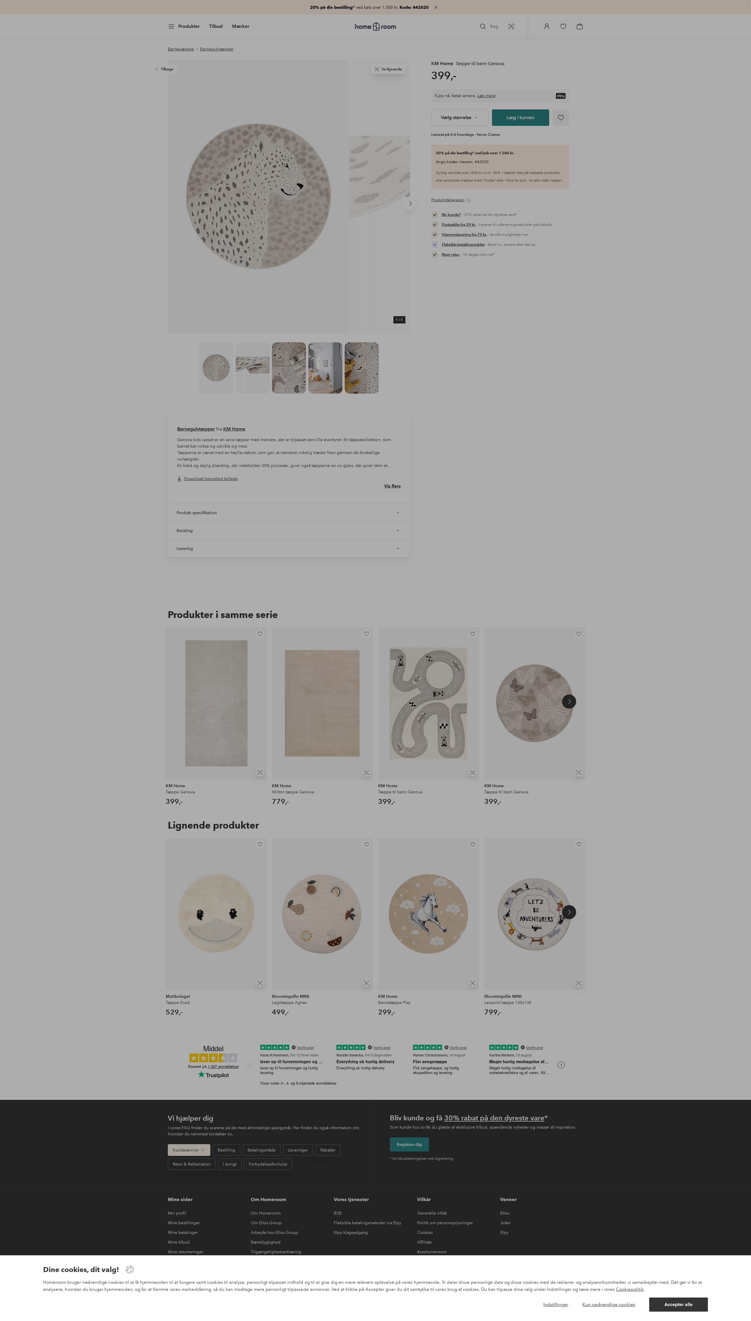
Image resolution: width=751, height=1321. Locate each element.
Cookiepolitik (630, 1289)
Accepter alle (678, 1304)
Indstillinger (555, 1304)
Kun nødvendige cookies (608, 1304)
